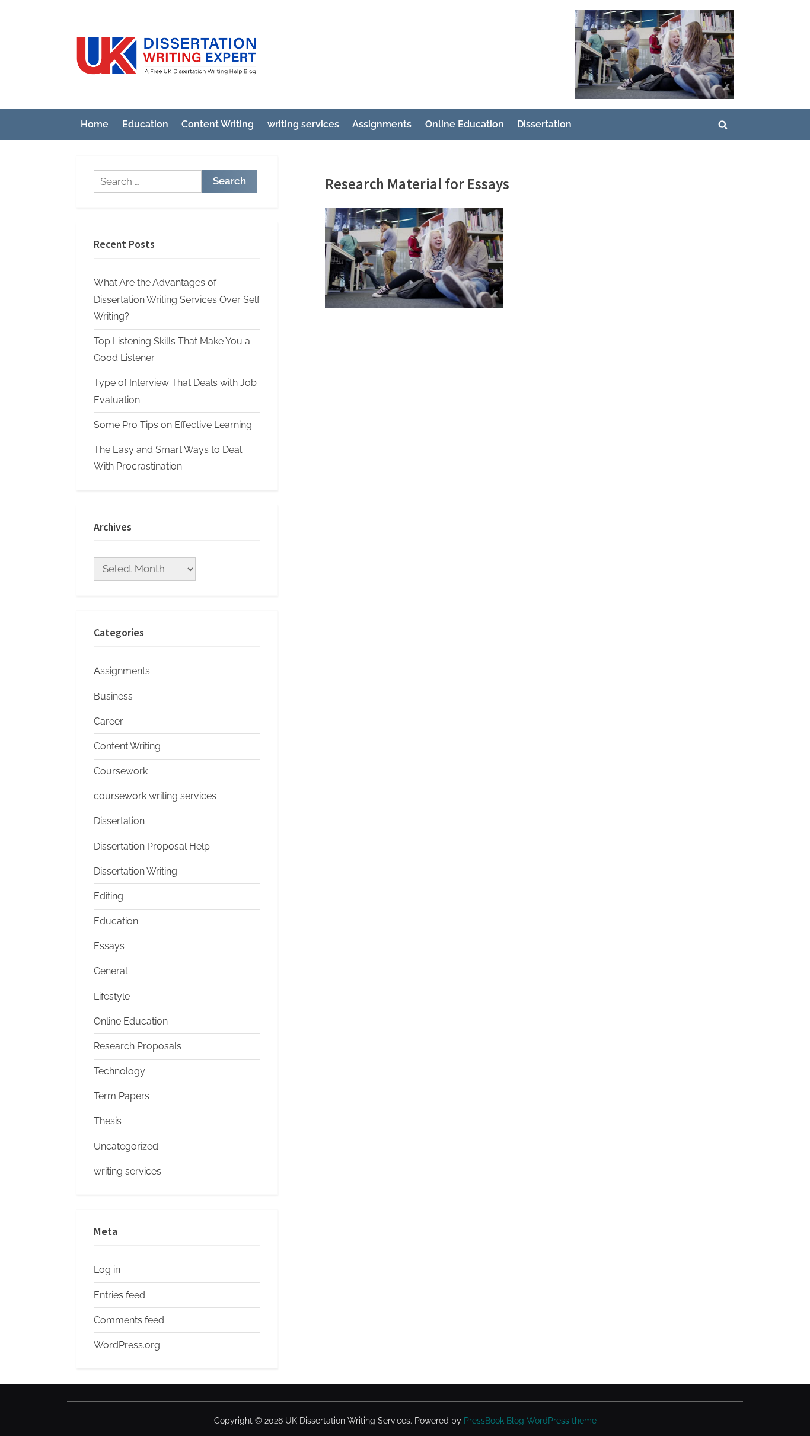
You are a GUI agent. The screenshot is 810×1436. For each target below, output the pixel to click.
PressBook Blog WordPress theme (530, 1420)
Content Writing (217, 124)
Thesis (108, 1121)
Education (145, 124)
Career (108, 721)
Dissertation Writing (135, 871)
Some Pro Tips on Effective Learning (173, 424)
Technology (119, 1071)
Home (95, 124)
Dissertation (544, 124)
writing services (303, 124)
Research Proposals (137, 1046)
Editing (108, 896)
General (110, 971)
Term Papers (121, 1096)
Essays (109, 946)
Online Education (464, 124)
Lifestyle (112, 996)
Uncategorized (126, 1146)
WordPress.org (127, 1345)
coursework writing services (155, 796)
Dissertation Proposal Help (152, 846)
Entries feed (119, 1295)
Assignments (382, 124)
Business (113, 696)
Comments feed (129, 1320)
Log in (107, 1269)
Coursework (121, 771)
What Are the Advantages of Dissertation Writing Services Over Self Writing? (177, 299)
